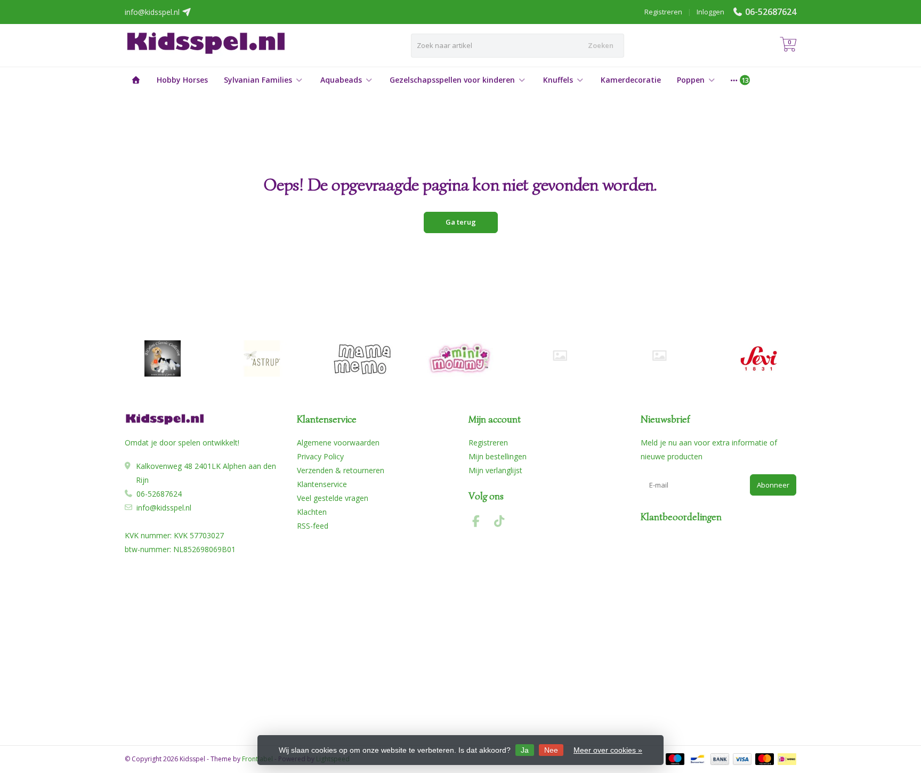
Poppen (691, 80)
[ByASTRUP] (262, 358)
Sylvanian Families (258, 80)
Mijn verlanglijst (495, 470)
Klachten (312, 512)
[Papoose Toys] (659, 355)
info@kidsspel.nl (163, 508)
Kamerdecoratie (631, 80)
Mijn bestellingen (497, 456)
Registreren (663, 12)
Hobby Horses (182, 80)
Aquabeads (341, 80)
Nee (551, 750)
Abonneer (773, 485)
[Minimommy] (460, 358)
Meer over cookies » (607, 750)
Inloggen (710, 12)
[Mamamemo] (361, 358)
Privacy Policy (320, 456)
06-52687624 (770, 12)
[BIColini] (162, 358)
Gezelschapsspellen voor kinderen (452, 80)
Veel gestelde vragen (332, 498)
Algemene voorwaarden (338, 442)
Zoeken (600, 45)
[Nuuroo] (559, 355)
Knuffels (558, 80)
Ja (525, 750)
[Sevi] (758, 358)
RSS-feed (312, 526)
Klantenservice (322, 484)
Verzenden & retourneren (340, 470)
